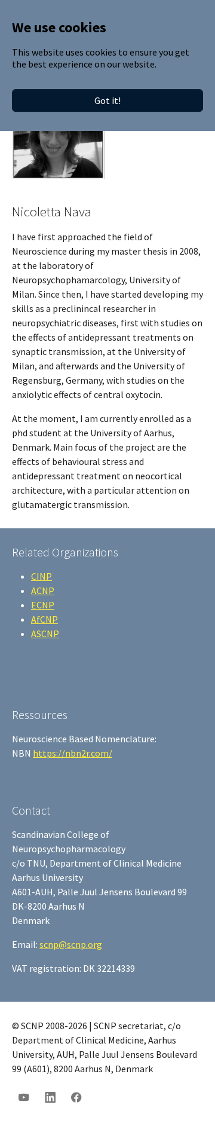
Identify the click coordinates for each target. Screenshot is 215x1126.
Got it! (107, 100)
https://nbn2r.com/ (72, 753)
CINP (41, 576)
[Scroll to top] (188, 1099)
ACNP (42, 590)
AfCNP (44, 619)
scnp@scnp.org (70, 944)
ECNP (42, 605)
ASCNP (45, 634)
